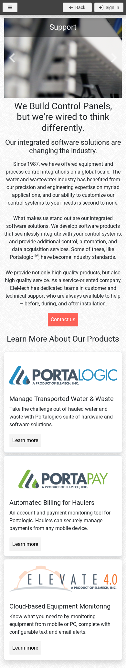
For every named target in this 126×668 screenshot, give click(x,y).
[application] (63, 57)
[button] (10, 7)
